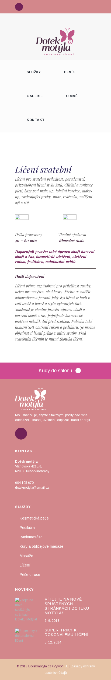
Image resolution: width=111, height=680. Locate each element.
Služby (34, 72)
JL (67, 666)
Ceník (69, 72)
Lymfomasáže (31, 537)
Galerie (35, 96)
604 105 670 (24, 483)
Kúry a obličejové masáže (41, 546)
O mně (72, 96)
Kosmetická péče (34, 518)
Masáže (26, 556)
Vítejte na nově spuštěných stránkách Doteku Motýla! (67, 606)
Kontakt (36, 120)
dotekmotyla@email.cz (32, 487)
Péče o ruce (30, 574)
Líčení (25, 565)
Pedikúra (27, 527)
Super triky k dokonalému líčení (66, 632)
